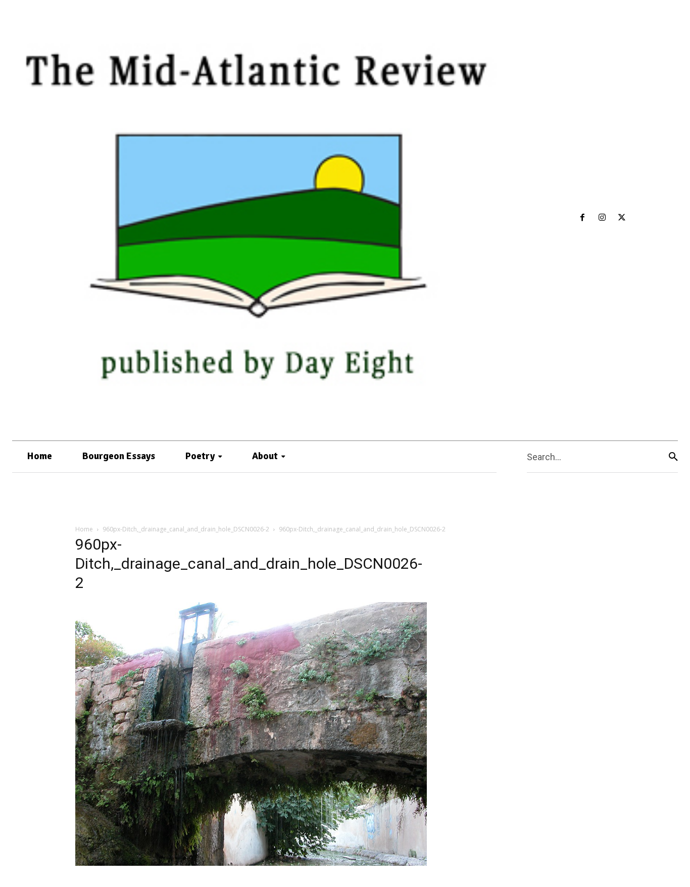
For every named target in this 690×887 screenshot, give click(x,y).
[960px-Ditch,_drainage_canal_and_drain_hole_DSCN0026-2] (251, 863)
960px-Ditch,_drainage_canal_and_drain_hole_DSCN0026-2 (186, 529)
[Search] (673, 457)
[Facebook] (582, 218)
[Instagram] (602, 218)
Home (84, 529)
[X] (622, 218)
